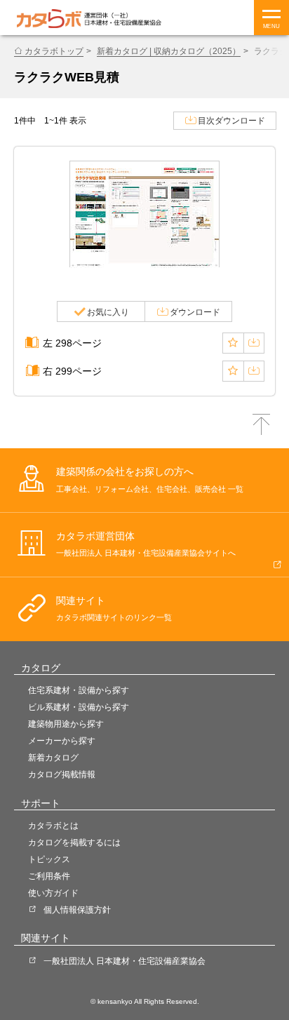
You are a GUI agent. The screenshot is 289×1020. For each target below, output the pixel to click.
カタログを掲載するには (74, 842)
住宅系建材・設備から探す (78, 690)
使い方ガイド (53, 893)
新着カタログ (53, 758)
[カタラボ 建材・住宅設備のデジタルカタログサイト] (49, 18)
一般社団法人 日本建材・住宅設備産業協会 (124, 961)
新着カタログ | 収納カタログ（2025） (169, 51)
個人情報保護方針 (77, 910)
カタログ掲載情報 (61, 774)
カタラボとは (53, 826)
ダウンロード (195, 312)
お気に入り (108, 312)
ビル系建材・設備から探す (78, 707)
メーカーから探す (61, 741)
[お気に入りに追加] (232, 343)
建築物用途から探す (66, 724)
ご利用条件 (49, 876)
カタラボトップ (54, 51)
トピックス (49, 859)
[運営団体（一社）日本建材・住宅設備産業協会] (122, 18)
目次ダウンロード (231, 121)
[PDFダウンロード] (253, 343)
